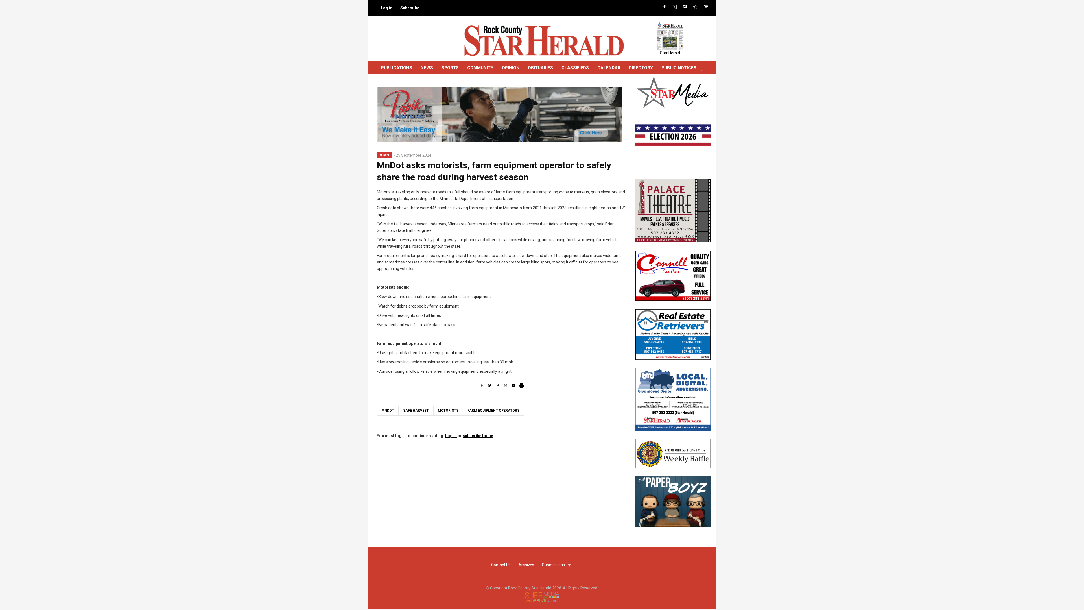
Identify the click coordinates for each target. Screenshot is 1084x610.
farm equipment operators (493, 411)
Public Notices (678, 67)
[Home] (543, 40)
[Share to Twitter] (490, 385)
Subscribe (409, 8)
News (427, 67)
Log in (386, 8)
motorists (448, 411)
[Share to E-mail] (513, 385)
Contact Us (501, 565)
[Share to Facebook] (482, 385)
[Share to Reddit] (505, 385)
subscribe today (478, 435)
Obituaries (540, 67)
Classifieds (575, 67)
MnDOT (387, 411)
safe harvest (416, 411)
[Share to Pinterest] (498, 385)
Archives (526, 565)
